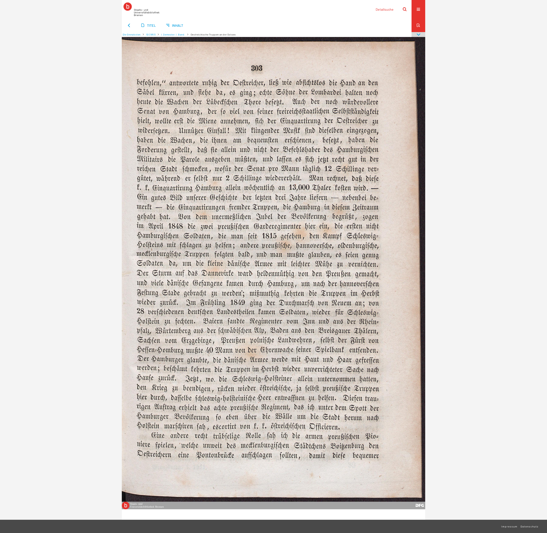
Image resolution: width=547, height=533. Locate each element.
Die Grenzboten (132, 34)
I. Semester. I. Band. (173, 34)
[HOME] (141, 9)
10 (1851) (151, 34)
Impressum (509, 526)
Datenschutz (529, 526)
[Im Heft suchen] (418, 25)
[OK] (405, 9)
